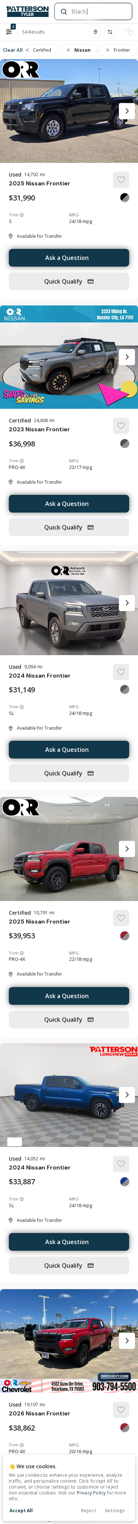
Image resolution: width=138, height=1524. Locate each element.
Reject (88, 1510)
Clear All (13, 50)
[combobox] (92, 11)
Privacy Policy (91, 1493)
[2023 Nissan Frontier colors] (124, 443)
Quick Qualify (64, 281)
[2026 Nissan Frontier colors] (124, 1427)
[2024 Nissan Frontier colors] (124, 689)
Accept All (21, 1510)
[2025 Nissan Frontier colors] (124, 197)
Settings (115, 1510)
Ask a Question (67, 258)
